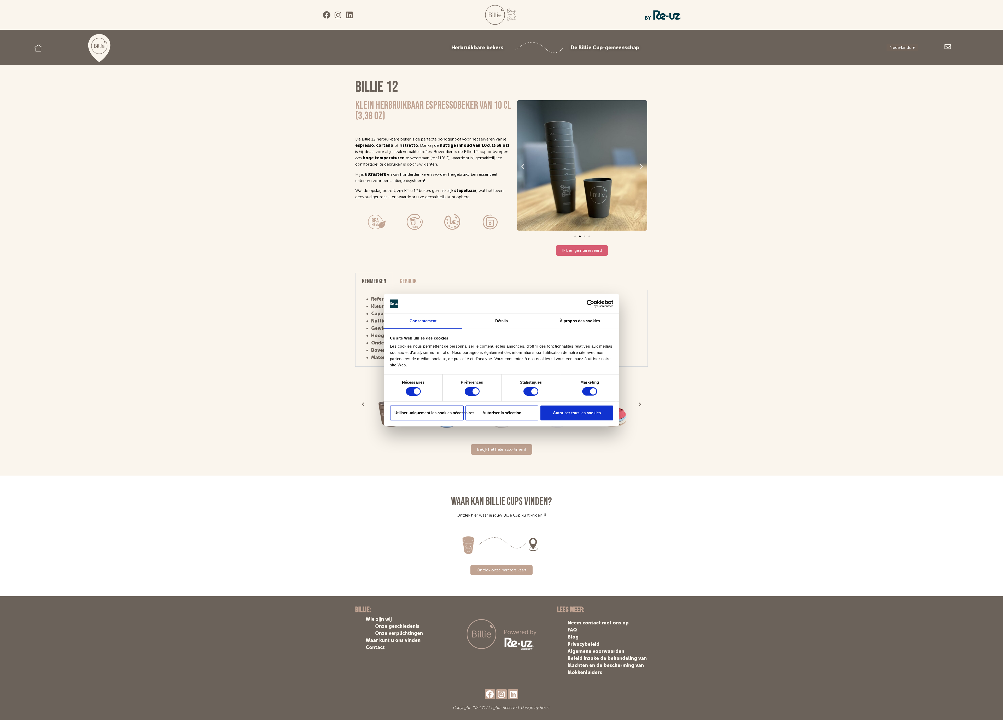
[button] (523, 166)
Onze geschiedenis (397, 626)
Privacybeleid (583, 644)
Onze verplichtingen (399, 633)
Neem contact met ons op (598, 623)
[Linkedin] (349, 15)
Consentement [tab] (423, 321)
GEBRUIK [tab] (408, 281)
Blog (573, 637)
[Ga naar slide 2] (579, 236)
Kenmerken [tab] (374, 281)
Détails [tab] (501, 321)
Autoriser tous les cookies (577, 413)
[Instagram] (338, 15)
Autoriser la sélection (501, 413)
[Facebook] (326, 15)
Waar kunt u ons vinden (393, 640)
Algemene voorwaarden (596, 651)
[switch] (472, 391)
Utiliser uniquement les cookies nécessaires (429, 413)
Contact (375, 647)
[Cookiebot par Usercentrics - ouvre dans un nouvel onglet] (590, 304)
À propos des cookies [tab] (580, 321)
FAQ (572, 630)
